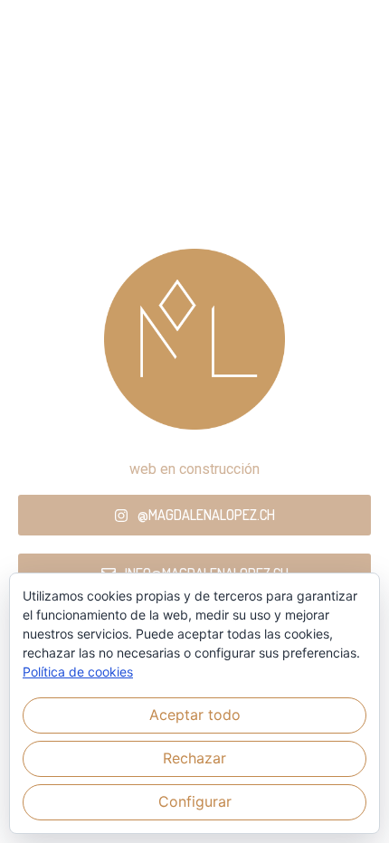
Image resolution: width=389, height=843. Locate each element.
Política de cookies (78, 671)
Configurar (195, 801)
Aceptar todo (195, 715)
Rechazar (194, 758)
